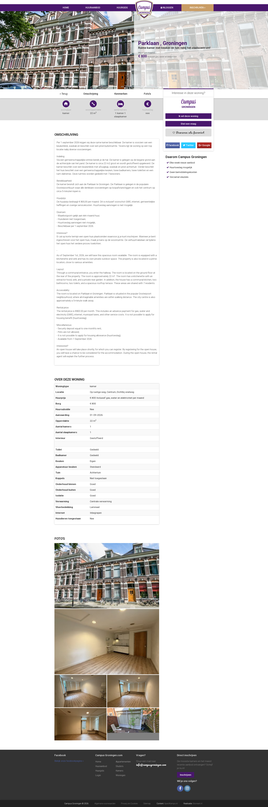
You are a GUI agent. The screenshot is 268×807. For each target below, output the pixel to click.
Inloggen (167, 7)
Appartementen (123, 761)
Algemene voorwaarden (104, 803)
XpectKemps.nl (171, 803)
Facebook (173, 145)
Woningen (120, 775)
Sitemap (147, 803)
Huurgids (122, 7)
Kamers (119, 770)
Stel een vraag (188, 123)
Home (66, 7)
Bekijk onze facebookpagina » (69, 761)
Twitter (189, 145)
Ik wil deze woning (188, 116)
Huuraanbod (92, 7)
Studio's (119, 766)
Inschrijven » (197, 7)
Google (206, 145)
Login (98, 775)
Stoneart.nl (197, 803)
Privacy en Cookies (129, 803)
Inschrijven (185, 774)
